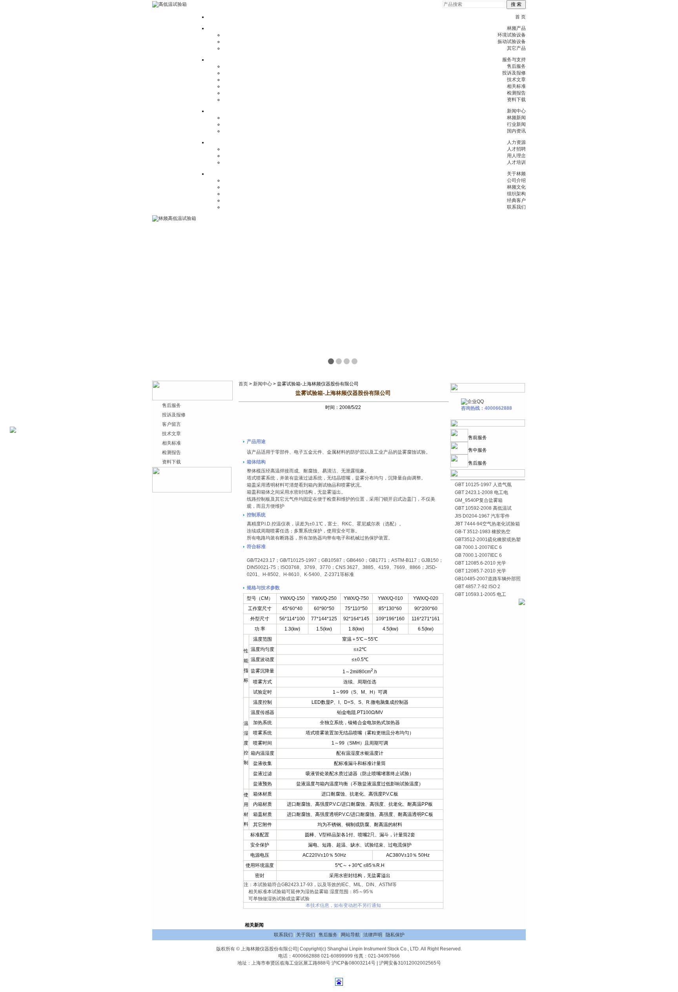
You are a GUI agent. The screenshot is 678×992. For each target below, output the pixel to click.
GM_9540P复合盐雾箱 (479, 500)
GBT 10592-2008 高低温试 (483, 508)
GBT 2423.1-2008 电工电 (481, 492)
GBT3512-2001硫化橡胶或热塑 (488, 539)
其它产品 (516, 48)
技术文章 (516, 79)
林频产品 (516, 28)
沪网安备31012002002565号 (410, 963)
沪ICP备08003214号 (353, 963)
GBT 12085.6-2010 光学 (480, 563)
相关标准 (516, 86)
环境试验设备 (512, 35)
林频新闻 (516, 117)
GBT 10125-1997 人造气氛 (483, 484)
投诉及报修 (514, 73)
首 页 (520, 17)
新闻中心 (516, 111)
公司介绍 (516, 180)
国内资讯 (516, 131)
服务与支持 (514, 59)
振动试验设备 (512, 41)
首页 (243, 384)
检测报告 (516, 93)
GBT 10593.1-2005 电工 (480, 594)
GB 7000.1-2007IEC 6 (478, 547)
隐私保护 (395, 934)
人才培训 (516, 162)
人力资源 (516, 142)
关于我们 (305, 934)
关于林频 (516, 173)
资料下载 (516, 99)
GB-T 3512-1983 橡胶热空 (482, 531)
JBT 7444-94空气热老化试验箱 (487, 524)
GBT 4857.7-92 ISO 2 (477, 586)
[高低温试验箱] (169, 4)
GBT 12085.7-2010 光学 (480, 571)
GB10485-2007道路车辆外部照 (488, 578)
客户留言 (171, 424)
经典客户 (516, 200)
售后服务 (516, 66)
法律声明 (372, 934)
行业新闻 (516, 124)
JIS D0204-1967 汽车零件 (482, 516)
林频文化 (516, 187)
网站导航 (350, 934)
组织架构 (516, 193)
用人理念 (516, 155)
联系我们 (516, 207)
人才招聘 (516, 149)
